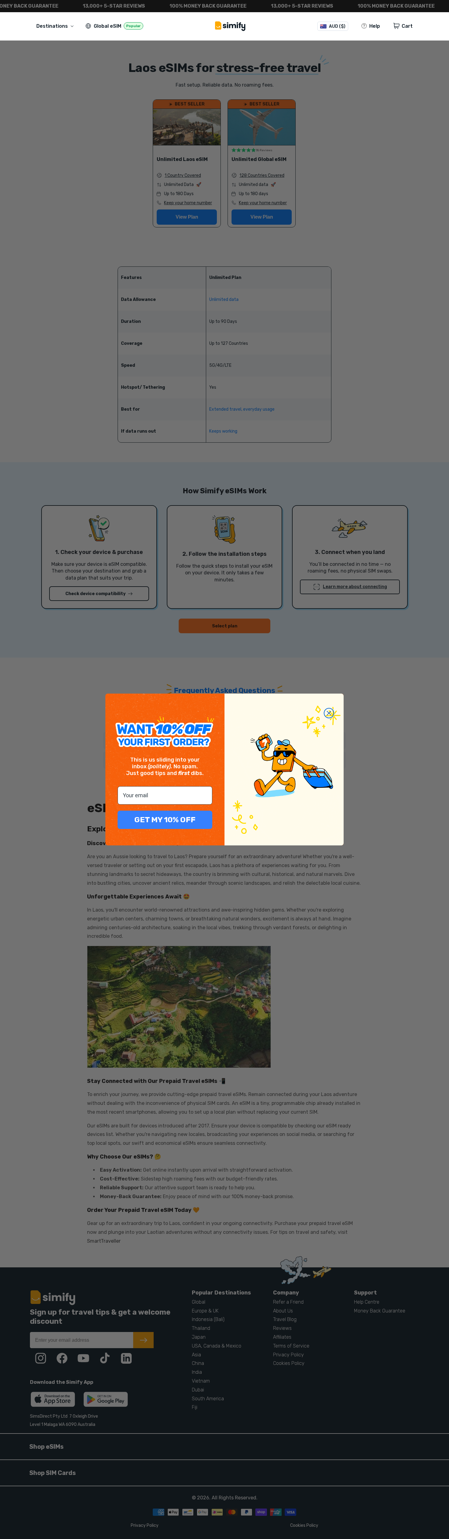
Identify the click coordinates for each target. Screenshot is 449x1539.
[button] (56, 26)
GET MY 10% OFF (164, 819)
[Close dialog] (329, 713)
